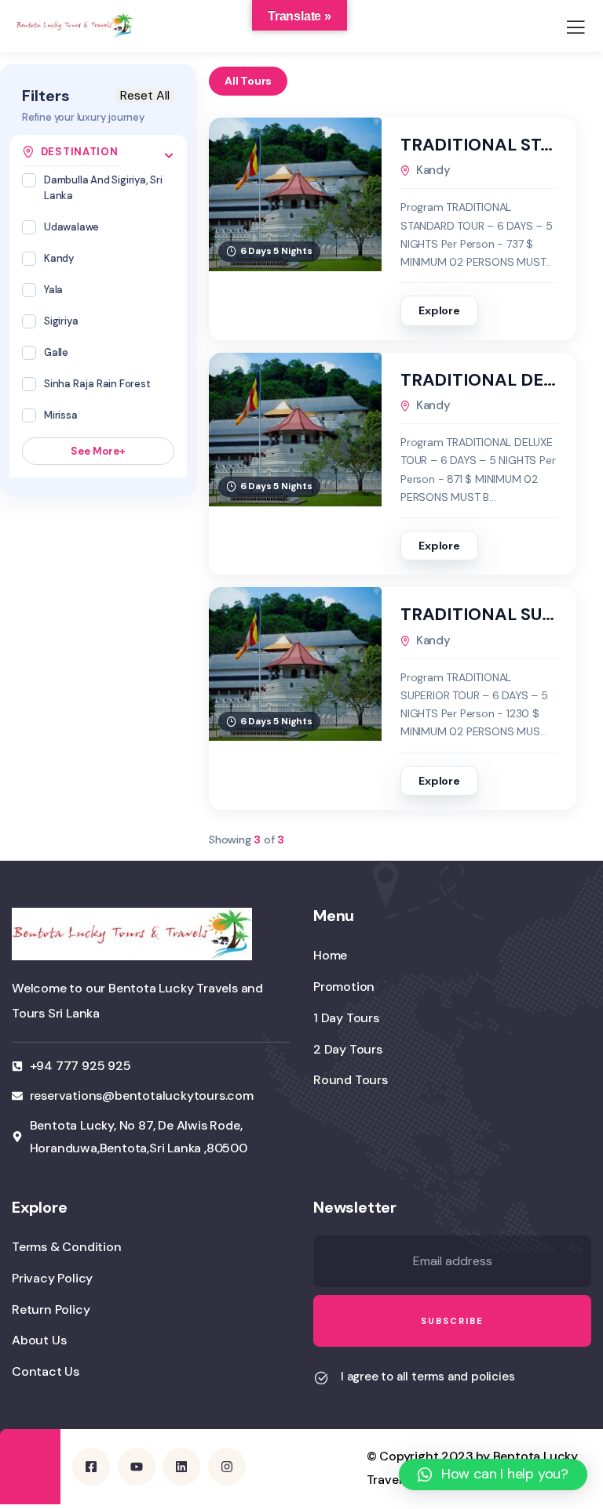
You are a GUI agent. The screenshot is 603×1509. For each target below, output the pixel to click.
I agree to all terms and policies (427, 1376)
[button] (493, 1474)
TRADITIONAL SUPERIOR (478, 614)
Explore (439, 310)
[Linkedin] (181, 1466)
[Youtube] (136, 1466)
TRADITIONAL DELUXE (478, 379)
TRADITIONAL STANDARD (478, 144)
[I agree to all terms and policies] (321, 1378)
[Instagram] (227, 1466)
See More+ (98, 451)
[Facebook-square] (91, 1466)
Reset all (145, 96)
